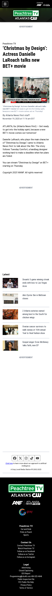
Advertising (26, 568)
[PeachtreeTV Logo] (26, 15)
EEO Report (26, 573)
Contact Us (26, 542)
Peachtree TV (9, 43)
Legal (26, 564)
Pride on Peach (26, 532)
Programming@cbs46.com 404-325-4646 (26, 576)
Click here (9, 463)
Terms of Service (26, 588)
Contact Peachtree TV (26, 545)
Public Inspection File (26, 579)
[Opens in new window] (26, 503)
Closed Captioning (26, 570)
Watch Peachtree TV (26, 548)
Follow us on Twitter (26, 554)
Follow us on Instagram (26, 557)
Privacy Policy (26, 585)
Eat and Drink (26, 529)
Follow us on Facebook (26, 551)
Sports (26, 535)
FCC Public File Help (26, 582)
